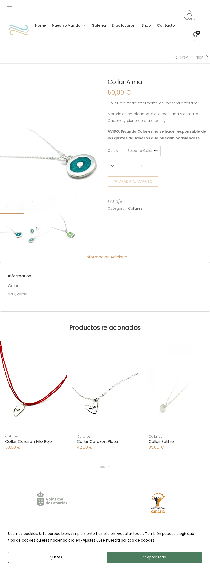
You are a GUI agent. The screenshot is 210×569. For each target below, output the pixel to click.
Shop (146, 25)
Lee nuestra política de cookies (126, 540)
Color (112, 150)
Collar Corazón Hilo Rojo (28, 442)
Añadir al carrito (136, 181)
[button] (33, 425)
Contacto (166, 25)
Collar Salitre (161, 442)
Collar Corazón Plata (97, 442)
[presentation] (103, 142)
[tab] (106, 257)
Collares (135, 208)
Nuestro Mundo (66, 25)
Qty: (111, 166)
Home (40, 25)
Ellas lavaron (123, 25)
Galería (99, 25)
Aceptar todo (154, 557)
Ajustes (55, 557)
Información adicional (106, 257)
